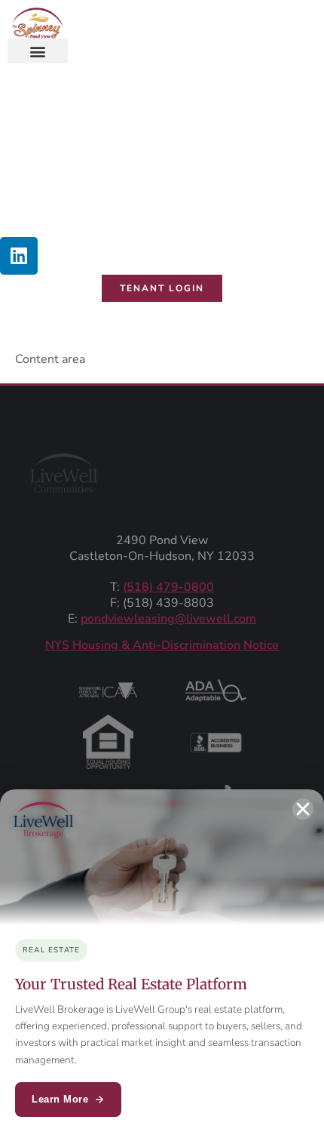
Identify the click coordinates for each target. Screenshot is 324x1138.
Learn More (60, 1099)
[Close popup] (302, 809)
